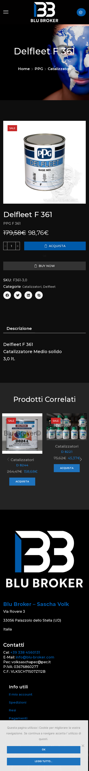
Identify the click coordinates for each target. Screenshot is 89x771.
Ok (43, 749)
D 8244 (22, 465)
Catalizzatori (59, 69)
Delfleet (49, 287)
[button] (5, 12)
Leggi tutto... (43, 761)
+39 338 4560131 (25, 652)
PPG (39, 69)
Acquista (22, 481)
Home (24, 69)
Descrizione (19, 328)
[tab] (19, 328)
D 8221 (66, 452)
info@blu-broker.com (35, 657)
